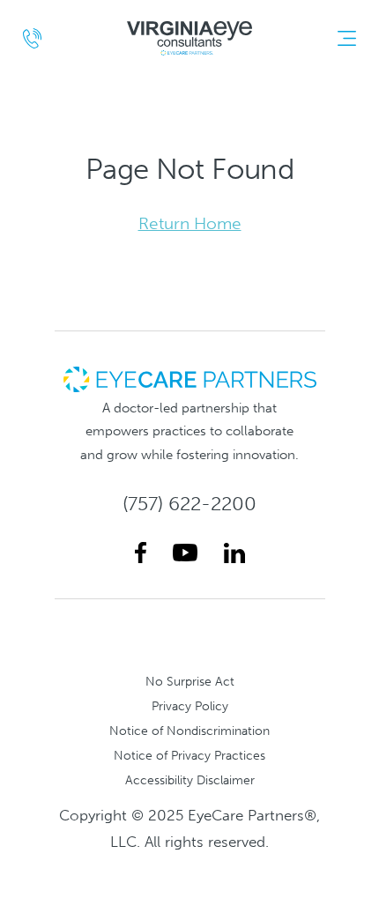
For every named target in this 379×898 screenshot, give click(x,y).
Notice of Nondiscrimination (189, 730)
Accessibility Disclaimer (190, 780)
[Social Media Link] (140, 553)
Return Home (190, 223)
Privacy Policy (190, 706)
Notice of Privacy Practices (189, 755)
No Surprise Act (189, 681)
